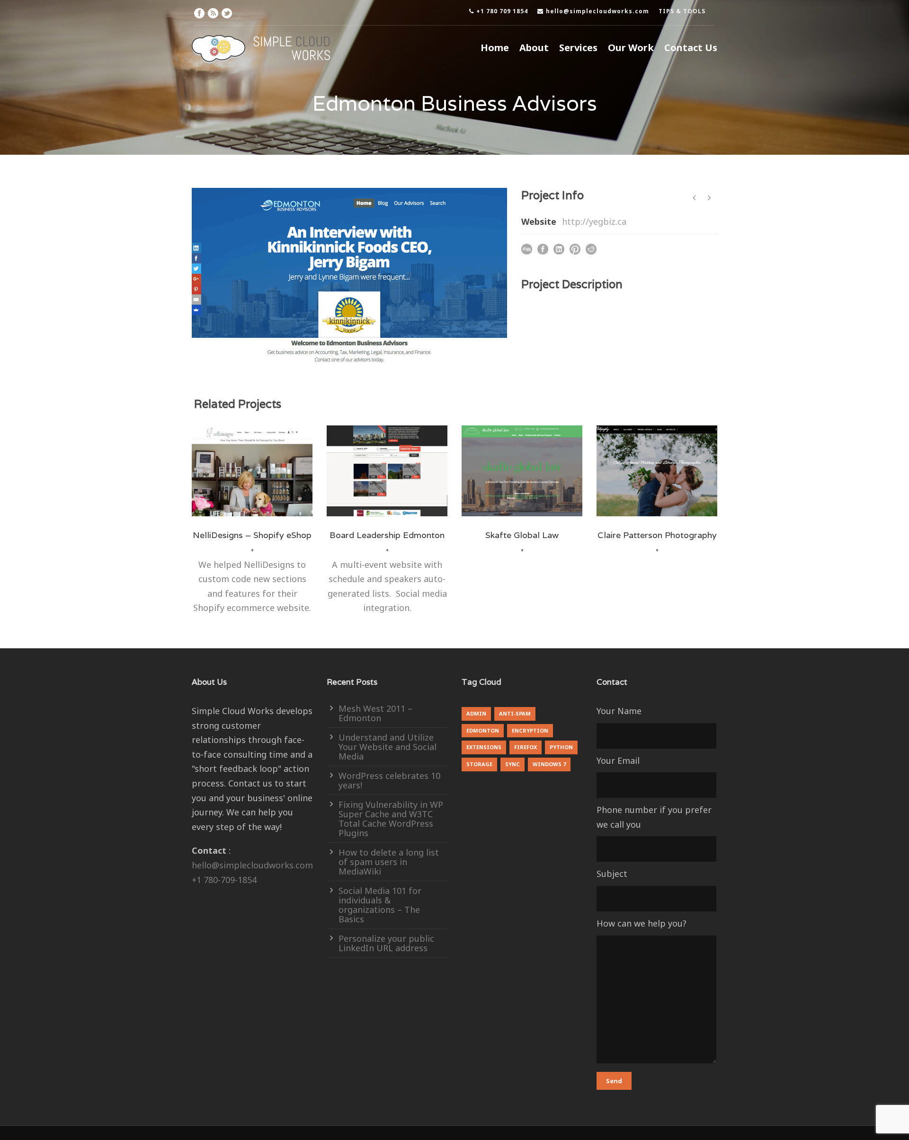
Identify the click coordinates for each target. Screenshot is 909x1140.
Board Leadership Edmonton (387, 535)
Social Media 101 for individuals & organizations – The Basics (380, 905)
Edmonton (393, 511)
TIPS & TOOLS (682, 11)
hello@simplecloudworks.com (597, 11)
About (534, 47)
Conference (356, 511)
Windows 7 (549, 764)
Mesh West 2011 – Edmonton (375, 713)
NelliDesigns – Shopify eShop (252, 535)
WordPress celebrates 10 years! (389, 780)
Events (424, 511)
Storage (479, 764)
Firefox (525, 747)
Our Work (631, 47)
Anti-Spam (515, 713)
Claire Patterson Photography (657, 535)
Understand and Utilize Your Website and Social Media (388, 747)
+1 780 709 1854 (502, 11)
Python (561, 747)
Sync (512, 764)
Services (578, 47)
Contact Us (690, 47)
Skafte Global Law (522, 535)
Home (495, 47)
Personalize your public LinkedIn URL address (386, 943)
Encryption (530, 730)
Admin (476, 713)
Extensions (483, 747)
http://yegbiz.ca (594, 221)
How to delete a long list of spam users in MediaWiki (389, 862)
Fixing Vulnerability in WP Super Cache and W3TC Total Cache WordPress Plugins (391, 819)
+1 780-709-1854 (224, 879)
